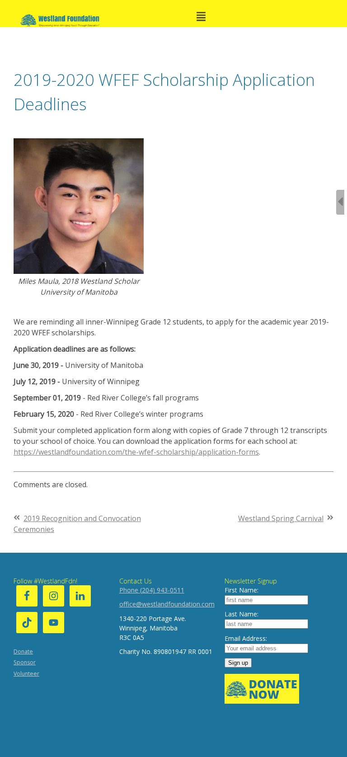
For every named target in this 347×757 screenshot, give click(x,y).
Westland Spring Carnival (281, 518)
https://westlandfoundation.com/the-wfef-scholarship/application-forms (136, 452)
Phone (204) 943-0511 (151, 590)
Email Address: (246, 638)
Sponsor (25, 662)
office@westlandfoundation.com (167, 604)
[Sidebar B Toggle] (340, 202)
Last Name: (241, 614)
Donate (23, 651)
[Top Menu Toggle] (201, 17)
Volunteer (26, 673)
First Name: (241, 590)
